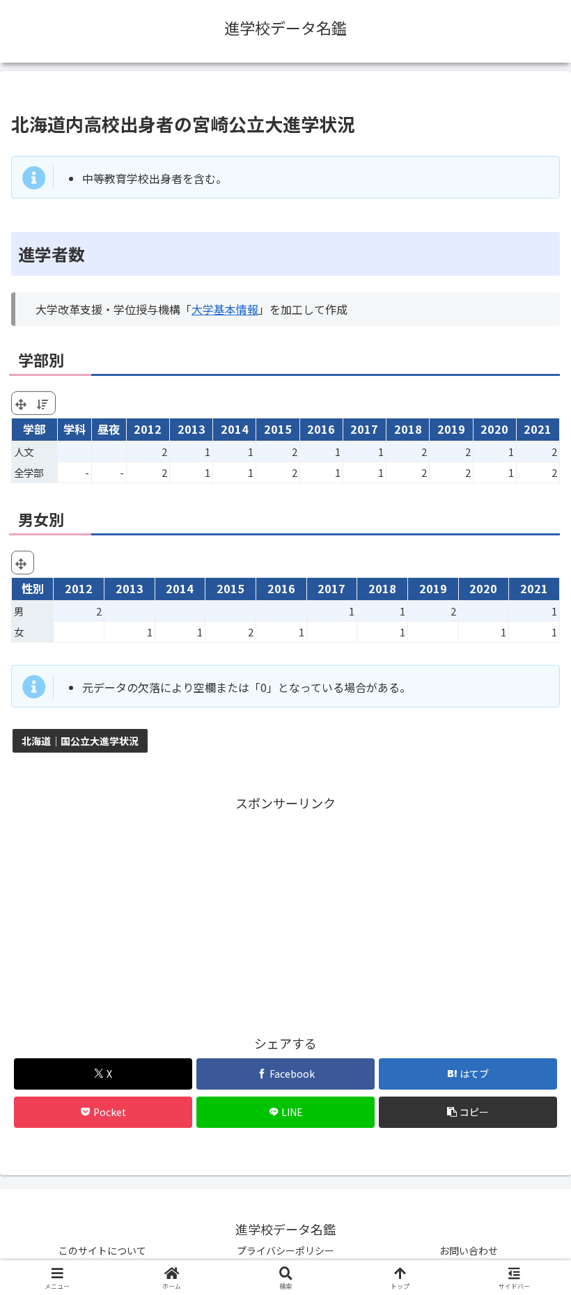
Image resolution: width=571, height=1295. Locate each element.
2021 (538, 429)
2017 (364, 429)
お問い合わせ (468, 1250)
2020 (494, 429)
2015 (278, 429)
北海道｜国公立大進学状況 (80, 741)
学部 (34, 429)
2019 (451, 429)
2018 (408, 429)
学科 (74, 429)
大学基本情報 (224, 309)
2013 (191, 429)
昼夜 (108, 429)
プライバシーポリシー (285, 1250)
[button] (468, 1112)
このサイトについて (102, 1250)
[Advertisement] (285, 911)
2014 (235, 429)
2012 (148, 429)
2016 (321, 429)
